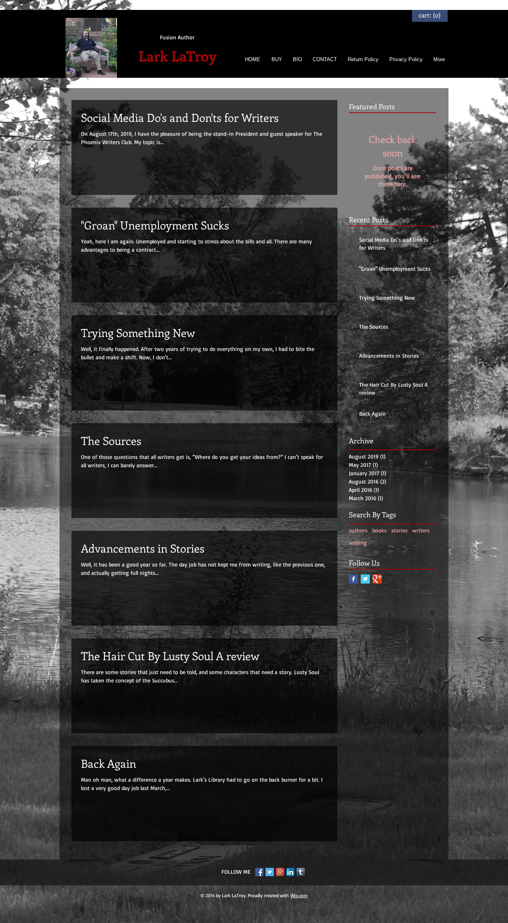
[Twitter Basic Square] (365, 579)
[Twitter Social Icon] (270, 872)
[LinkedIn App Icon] (290, 872)
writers (420, 530)
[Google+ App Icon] (280, 872)
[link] (430, 15)
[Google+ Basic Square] (377, 579)
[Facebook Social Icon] (259, 872)
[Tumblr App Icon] (300, 872)
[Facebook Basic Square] (353, 579)
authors (358, 530)
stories (399, 530)
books (379, 530)
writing (358, 542)
